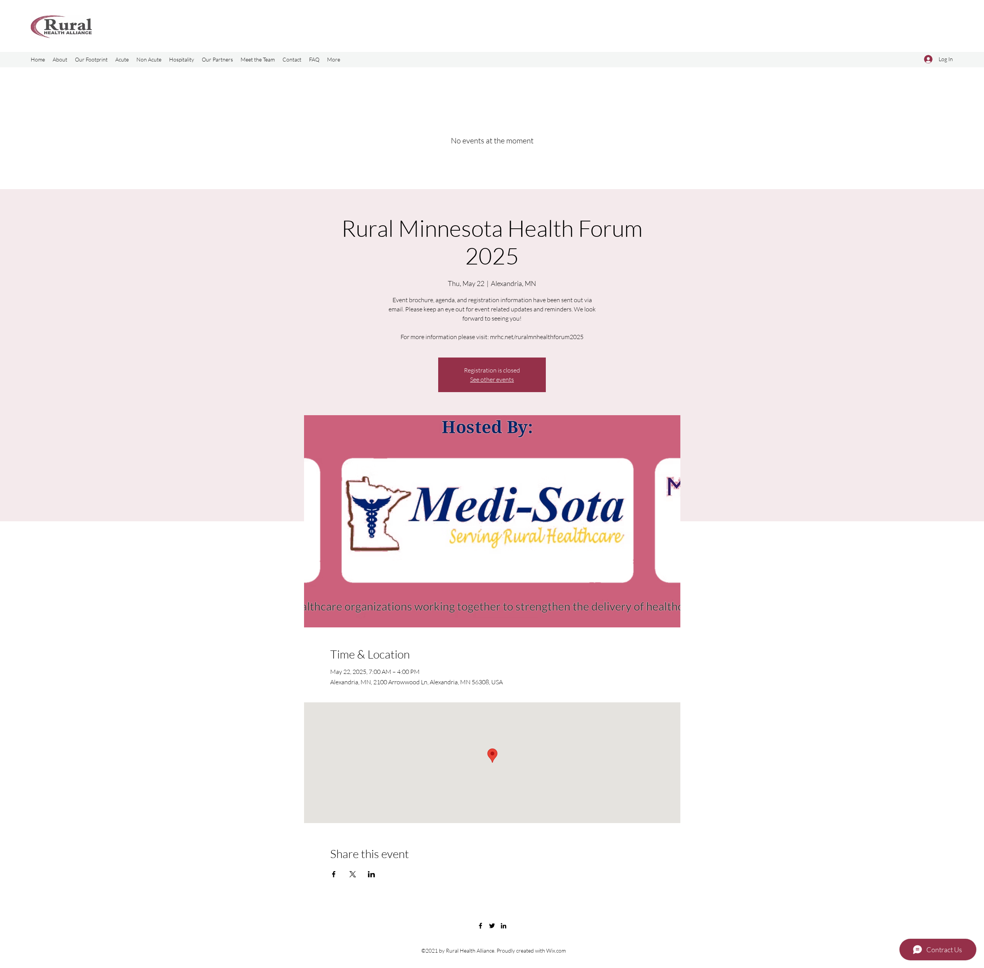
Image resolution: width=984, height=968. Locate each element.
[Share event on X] (352, 874)
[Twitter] (492, 926)
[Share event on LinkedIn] (371, 874)
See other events (492, 379)
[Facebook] (480, 926)
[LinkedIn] (503, 926)
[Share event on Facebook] (333, 874)
